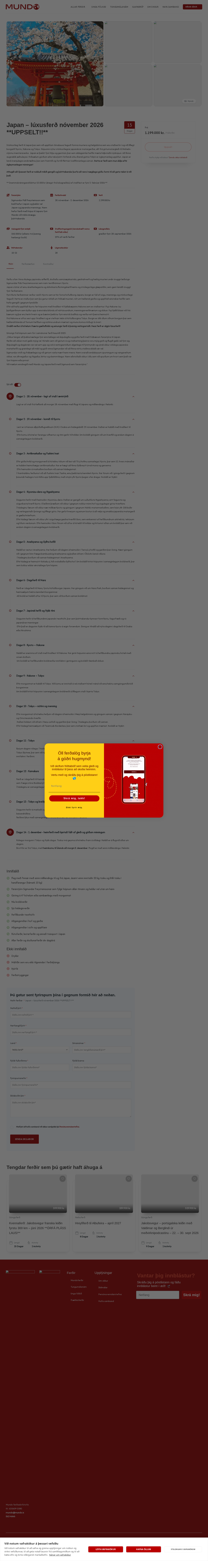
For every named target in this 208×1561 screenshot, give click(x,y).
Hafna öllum (143, 1549)
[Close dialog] (160, 747)
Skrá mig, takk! (74, 798)
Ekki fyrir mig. (74, 807)
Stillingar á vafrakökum (183, 1549)
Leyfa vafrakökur (106, 1549)
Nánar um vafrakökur (60, 1554)
